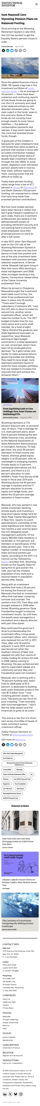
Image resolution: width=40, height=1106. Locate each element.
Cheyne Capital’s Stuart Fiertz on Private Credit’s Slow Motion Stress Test (19, 882)
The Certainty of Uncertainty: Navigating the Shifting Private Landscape (17, 923)
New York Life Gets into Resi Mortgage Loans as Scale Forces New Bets (18, 841)
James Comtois (7, 847)
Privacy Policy (20, 1086)
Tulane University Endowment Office (14, 774)
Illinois (16, 187)
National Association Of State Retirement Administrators (19, 764)
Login (18, 1102)
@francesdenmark (23, 734)
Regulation (6, 784)
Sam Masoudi (7, 789)
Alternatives (20, 789)
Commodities (7, 769)
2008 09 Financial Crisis (10, 798)
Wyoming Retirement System (12, 793)
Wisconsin (29, 187)
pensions (20, 739)
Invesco (15, 417)
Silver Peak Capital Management (13, 753)
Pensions (6, 779)
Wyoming (19, 769)
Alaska (5, 561)
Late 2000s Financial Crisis (22, 779)
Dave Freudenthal (20, 784)
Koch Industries (8, 758)
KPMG (14, 929)
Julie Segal (6, 888)
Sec (32, 774)
